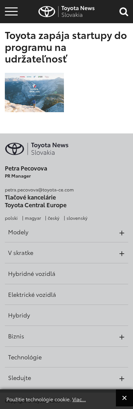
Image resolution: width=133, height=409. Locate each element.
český (53, 218)
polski (11, 218)
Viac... (79, 399)
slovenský (76, 218)
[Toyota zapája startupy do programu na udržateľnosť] (34, 92)
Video (10, 30)
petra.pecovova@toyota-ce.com (39, 189)
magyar (33, 218)
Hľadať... (11, 48)
